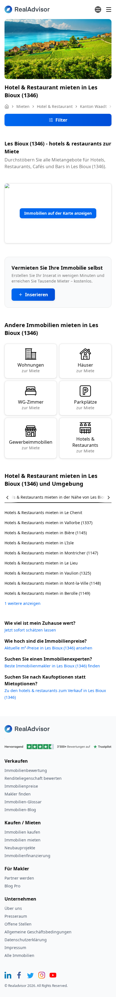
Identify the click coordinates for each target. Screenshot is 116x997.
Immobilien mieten (23, 840)
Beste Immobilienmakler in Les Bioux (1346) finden (52, 665)
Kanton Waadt (93, 106)
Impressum (15, 947)
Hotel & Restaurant (55, 106)
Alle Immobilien (19, 955)
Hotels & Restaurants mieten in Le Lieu (41, 563)
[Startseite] (7, 106)
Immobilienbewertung (26, 770)
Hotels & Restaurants (85, 445)
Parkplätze (85, 404)
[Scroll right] (104, 497)
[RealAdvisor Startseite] (27, 9)
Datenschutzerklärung (26, 939)
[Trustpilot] (58, 746)
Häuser (85, 367)
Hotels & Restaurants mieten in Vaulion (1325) (48, 573)
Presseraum (16, 916)
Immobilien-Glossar (23, 801)
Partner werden (19, 878)
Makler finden (18, 794)
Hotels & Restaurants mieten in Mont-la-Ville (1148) (53, 583)
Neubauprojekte (20, 847)
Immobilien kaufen (22, 832)
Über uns (13, 908)
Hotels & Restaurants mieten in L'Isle (39, 542)
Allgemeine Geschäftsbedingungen (38, 931)
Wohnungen (30, 367)
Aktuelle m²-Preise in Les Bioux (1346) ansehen (48, 648)
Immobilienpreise (21, 786)
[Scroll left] (11, 497)
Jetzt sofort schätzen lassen (30, 630)
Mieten (23, 106)
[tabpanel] (58, 554)
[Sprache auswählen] (98, 9)
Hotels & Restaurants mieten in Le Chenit (43, 512)
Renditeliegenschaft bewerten (33, 778)
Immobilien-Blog (20, 809)
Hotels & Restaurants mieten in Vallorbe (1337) (48, 522)
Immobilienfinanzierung (27, 855)
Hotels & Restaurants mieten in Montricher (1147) (51, 553)
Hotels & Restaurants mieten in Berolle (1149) (47, 593)
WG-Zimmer (31, 404)
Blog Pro (12, 886)
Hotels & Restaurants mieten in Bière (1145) (46, 532)
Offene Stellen (18, 924)
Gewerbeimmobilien (30, 444)
